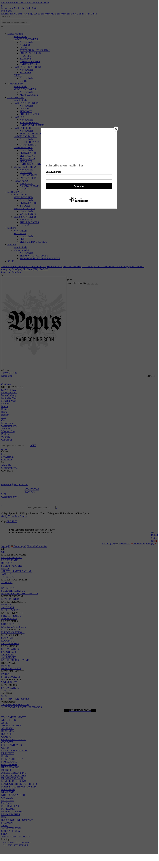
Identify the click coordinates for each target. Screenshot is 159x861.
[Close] (116, 129)
